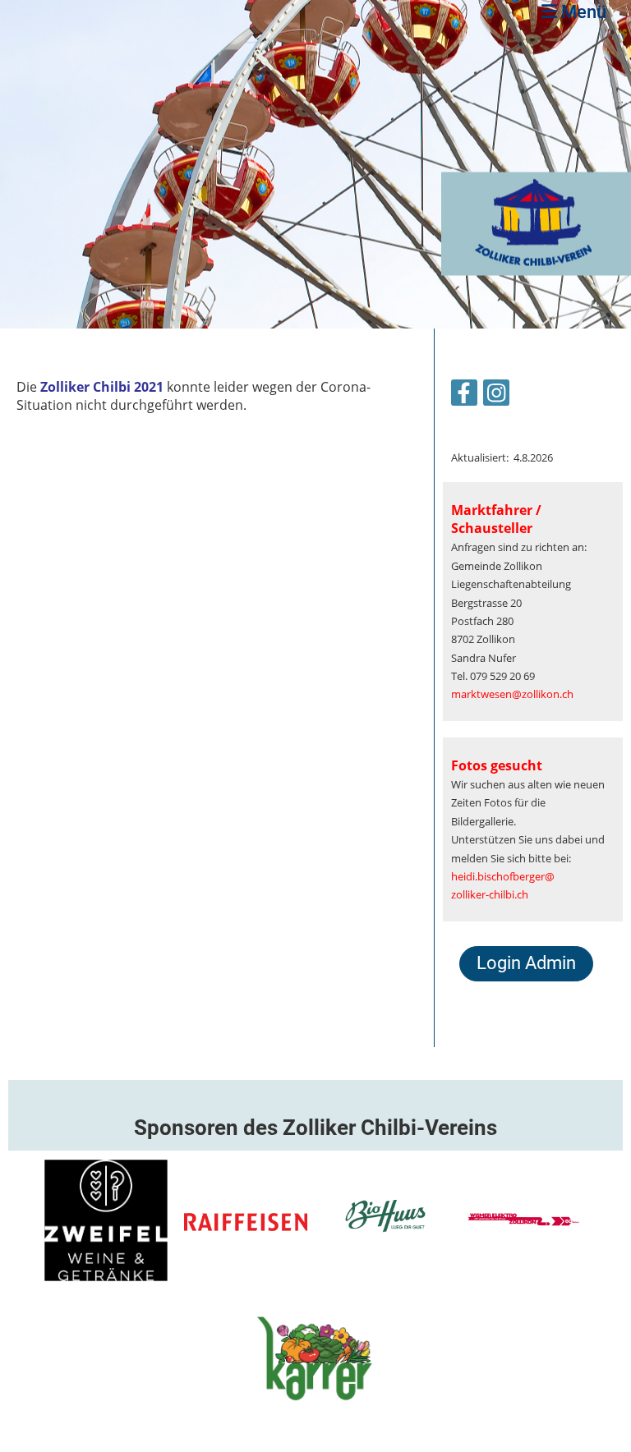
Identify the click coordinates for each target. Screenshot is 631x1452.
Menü (581, 12)
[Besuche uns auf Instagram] (496, 395)
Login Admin (526, 963)
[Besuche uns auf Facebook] (464, 395)
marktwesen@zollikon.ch (512, 694)
